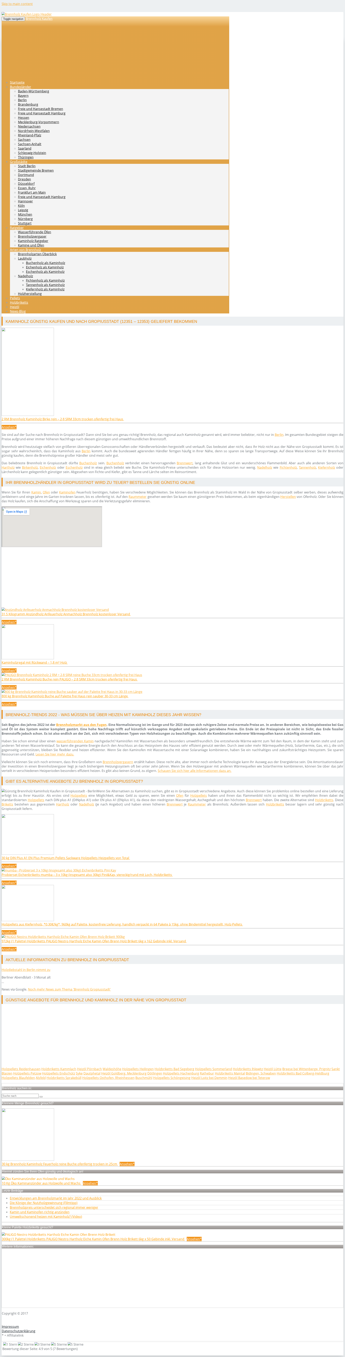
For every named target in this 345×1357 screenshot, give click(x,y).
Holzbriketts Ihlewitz (248, 1069)
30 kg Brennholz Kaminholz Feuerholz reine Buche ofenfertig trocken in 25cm (60, 1164)
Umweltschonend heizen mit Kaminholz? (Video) (46, 1216)
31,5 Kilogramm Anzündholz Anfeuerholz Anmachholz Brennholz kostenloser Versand (66, 614)
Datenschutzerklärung (18, 1331)
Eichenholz (48, 467)
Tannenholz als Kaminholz (45, 285)
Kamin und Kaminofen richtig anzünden (39, 1212)
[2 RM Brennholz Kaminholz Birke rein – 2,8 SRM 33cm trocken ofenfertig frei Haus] (28, 414)
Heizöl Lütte (273, 1069)
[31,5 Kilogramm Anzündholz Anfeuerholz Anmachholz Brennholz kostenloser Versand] (55, 609)
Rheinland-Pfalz (29, 135)
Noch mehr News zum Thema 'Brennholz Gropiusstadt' (69, 989)
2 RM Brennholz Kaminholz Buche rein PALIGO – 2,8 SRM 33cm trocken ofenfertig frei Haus (70, 679)
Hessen (23, 117)
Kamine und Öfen (31, 245)
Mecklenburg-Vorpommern (38, 122)
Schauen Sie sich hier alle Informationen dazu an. (194, 771)
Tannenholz (307, 467)
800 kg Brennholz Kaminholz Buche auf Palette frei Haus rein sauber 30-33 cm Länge (65, 696)
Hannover (25, 201)
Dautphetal (91, 1073)
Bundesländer (20, 87)
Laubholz (25, 258)
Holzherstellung (30, 293)
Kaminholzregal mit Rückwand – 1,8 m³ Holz (35, 662)
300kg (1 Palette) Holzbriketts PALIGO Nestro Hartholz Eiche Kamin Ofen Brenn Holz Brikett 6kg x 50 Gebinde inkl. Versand (93, 1239)
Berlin (22, 100)
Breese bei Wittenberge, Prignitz (306, 1069)
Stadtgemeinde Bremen (36, 170)
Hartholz (8, 467)
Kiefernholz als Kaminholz (45, 289)
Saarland (24, 148)
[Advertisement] (121, 579)
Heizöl (14, 307)
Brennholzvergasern (118, 762)
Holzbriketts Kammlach (58, 1069)
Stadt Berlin (27, 166)
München (25, 214)
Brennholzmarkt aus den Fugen (81, 725)
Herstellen (288, 496)
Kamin (36, 492)
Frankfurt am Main (32, 192)
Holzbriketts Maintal (230, 1073)
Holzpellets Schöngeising (171, 1078)
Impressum (10, 1326)
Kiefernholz (326, 467)
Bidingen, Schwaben (261, 1073)
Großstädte (18, 161)
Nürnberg (25, 219)
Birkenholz (30, 467)
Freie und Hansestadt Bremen (40, 109)
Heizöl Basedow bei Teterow (249, 1078)
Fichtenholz (288, 467)
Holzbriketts (19, 302)
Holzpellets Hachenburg (181, 1073)
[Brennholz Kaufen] (27, 14)
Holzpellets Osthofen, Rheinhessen (108, 1078)
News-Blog (18, 311)
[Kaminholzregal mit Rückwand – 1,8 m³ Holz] (28, 658)
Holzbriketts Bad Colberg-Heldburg (303, 1073)
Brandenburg (28, 104)
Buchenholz (88, 463)
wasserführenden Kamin (75, 741)
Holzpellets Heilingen (138, 1069)
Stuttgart (25, 223)
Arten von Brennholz (25, 249)
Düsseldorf (26, 183)
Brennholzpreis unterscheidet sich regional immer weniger (54, 1207)
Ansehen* (9, 427)
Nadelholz (25, 276)
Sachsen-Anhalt (29, 144)
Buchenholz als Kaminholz (45, 263)
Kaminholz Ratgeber (33, 241)
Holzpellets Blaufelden (18, 1078)
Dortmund (26, 175)
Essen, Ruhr (27, 188)
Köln (21, 205)
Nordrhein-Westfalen (34, 131)
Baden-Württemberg (33, 91)
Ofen (46, 492)
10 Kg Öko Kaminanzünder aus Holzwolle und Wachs (41, 1183)
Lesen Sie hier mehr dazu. (55, 754)
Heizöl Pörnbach (89, 1069)
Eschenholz (74, 467)
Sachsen (24, 139)
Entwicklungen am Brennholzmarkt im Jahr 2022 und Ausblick (56, 1198)
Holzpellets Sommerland (213, 1069)
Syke (79, 1073)
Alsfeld (41, 1078)
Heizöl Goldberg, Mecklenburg (124, 1073)
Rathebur (207, 1073)
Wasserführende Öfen (34, 232)
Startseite (17, 82)
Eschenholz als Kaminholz (45, 271)
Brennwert (185, 463)
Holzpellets (78, 795)
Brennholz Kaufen (39, 18)
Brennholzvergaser (32, 236)
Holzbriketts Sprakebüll (64, 1078)
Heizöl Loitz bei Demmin (209, 1078)
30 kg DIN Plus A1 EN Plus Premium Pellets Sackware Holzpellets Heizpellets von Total (66, 858)
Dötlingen (154, 1073)
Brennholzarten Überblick (37, 254)
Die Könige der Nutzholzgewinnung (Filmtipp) (43, 1203)
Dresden (24, 179)
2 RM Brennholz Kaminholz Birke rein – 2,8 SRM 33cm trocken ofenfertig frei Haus (63, 419)
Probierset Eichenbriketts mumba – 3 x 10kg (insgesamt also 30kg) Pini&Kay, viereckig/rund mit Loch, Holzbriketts (87, 875)
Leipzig (23, 210)
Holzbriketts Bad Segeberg (174, 1069)
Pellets (15, 298)
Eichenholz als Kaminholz (45, 267)
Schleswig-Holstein (32, 153)
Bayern (23, 95)
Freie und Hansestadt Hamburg (41, 113)
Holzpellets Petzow (27, 1073)
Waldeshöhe (112, 1069)
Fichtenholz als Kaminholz (45, 280)
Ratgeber (17, 227)
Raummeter (138, 496)
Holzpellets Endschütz (58, 1073)
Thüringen (26, 157)
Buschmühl (143, 1078)
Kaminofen (67, 492)
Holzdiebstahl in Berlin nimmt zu (26, 970)
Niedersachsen (29, 126)
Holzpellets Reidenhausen (21, 1069)
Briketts (7, 804)
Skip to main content (17, 4)
